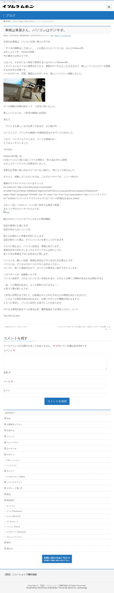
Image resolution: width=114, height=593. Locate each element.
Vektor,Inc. (72, 588)
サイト (6, 390)
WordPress (42, 588)
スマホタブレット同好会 (16, 477)
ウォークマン (12, 442)
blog (52, 35)
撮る (9, 542)
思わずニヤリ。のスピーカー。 (16, 327)
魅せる (10, 549)
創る (9, 494)
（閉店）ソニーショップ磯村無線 (53, 585)
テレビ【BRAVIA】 (14, 516)
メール (8, 381)
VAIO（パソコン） (14, 460)
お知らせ (11, 430)
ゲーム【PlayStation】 (14, 511)
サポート (58, 35)
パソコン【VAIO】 (14, 527)
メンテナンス (66, 35)
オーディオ (12, 449)
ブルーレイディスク (14, 537)
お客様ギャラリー (14, 424)
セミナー (11, 471)
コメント (9, 350)
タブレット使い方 (14, 488)
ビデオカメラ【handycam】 (17, 532)
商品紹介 (11, 500)
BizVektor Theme (57, 588)
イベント (11, 436)
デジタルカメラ (12, 522)
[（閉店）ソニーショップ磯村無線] (18, 8)
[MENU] (109, 7)
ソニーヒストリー (14, 482)
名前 (7, 372)
